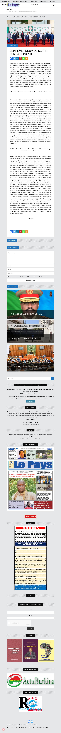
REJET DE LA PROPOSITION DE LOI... (26, 338)
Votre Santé (17, 4)
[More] (26, 58)
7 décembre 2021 (13, 45)
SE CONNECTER (34, 4)
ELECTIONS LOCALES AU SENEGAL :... (26, 367)
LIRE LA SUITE (30, 401)
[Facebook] (11, 58)
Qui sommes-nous (6, 1)
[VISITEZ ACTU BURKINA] (30, 680)
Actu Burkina (5, 4)
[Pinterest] (20, 58)
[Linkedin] (17, 58)
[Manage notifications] (3, 729)
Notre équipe (15, 1)
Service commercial (43, 1)
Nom (30, 615)
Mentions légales (23, 1)
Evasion (11, 4)
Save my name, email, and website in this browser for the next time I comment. (27, 276)
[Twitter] (14, 58)
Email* (30, 609)
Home (8, 16)
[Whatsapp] (23, 58)
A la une (14, 16)
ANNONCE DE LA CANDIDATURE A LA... (26, 314)
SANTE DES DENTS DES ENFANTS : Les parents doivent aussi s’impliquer (22, 11)
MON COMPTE (34, 1)
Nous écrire (52, 1)
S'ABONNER (31, 517)
